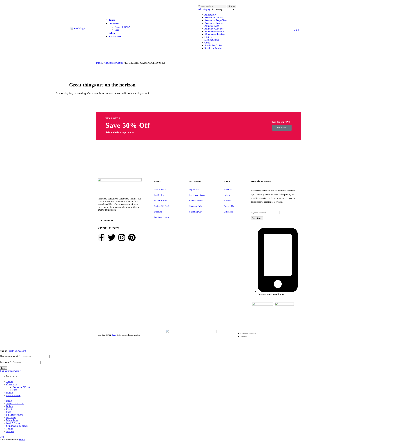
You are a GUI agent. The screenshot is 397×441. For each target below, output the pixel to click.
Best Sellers (159, 195)
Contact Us (229, 206)
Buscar (231, 6)
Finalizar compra (14, 414)
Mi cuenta (11, 417)
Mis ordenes (12, 420)
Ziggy (114, 335)
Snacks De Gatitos (213, 45)
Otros (207, 42)
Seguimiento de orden (17, 426)
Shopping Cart (195, 212)
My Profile (194, 189)
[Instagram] (122, 237)
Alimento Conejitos (213, 28)
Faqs (14, 390)
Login (3, 368)
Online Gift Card (161, 206)
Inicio (99, 62)
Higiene (208, 37)
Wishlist (10, 431)
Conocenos (11, 384)
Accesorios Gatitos (213, 17)
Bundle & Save (160, 200)
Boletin (227, 195)
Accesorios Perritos (213, 23)
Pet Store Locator (162, 217)
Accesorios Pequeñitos (215, 20)
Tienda (9, 381)
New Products (160, 189)
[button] (282, 128)
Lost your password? (10, 371)
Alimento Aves (211, 26)
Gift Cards (228, 212)
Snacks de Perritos (213, 48)
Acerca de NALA (21, 387)
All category (210, 14)
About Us (228, 189)
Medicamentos (211, 39)
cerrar (22, 439)
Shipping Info (195, 206)
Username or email (10, 356)
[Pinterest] (132, 237)
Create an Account (17, 351)
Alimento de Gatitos (214, 31)
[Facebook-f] (101, 237)
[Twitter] (112, 237)
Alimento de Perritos (214, 34)
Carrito (9, 409)
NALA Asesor (13, 395)
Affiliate (227, 200)
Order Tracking (196, 200)
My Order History (197, 195)
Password (5, 362)
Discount (158, 212)
